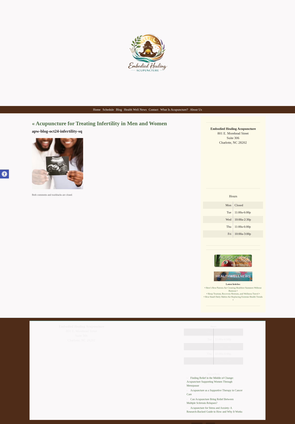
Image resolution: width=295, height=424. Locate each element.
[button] (4, 174)
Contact (153, 109)
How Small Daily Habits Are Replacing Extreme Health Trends (234, 297)
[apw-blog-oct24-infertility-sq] (57, 188)
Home (97, 109)
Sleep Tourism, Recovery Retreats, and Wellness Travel (233, 294)
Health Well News (135, 109)
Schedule (108, 109)
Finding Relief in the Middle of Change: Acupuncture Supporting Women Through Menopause (210, 381)
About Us (196, 109)
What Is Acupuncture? (174, 109)
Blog (119, 109)
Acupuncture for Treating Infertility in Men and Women (99, 123)
